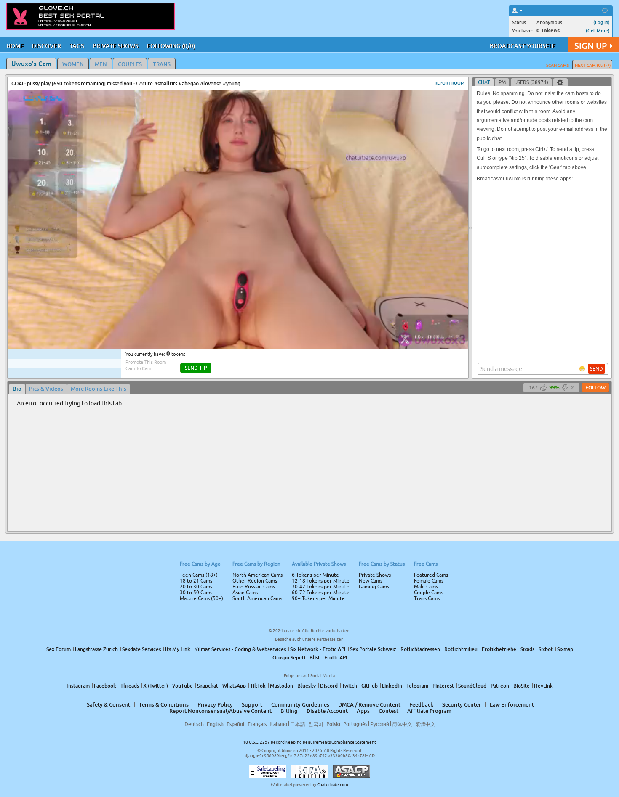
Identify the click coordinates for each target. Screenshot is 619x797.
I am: (253, 402)
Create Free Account (310, 457)
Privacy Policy (327, 432)
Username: (246, 370)
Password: (247, 386)
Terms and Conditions (336, 421)
